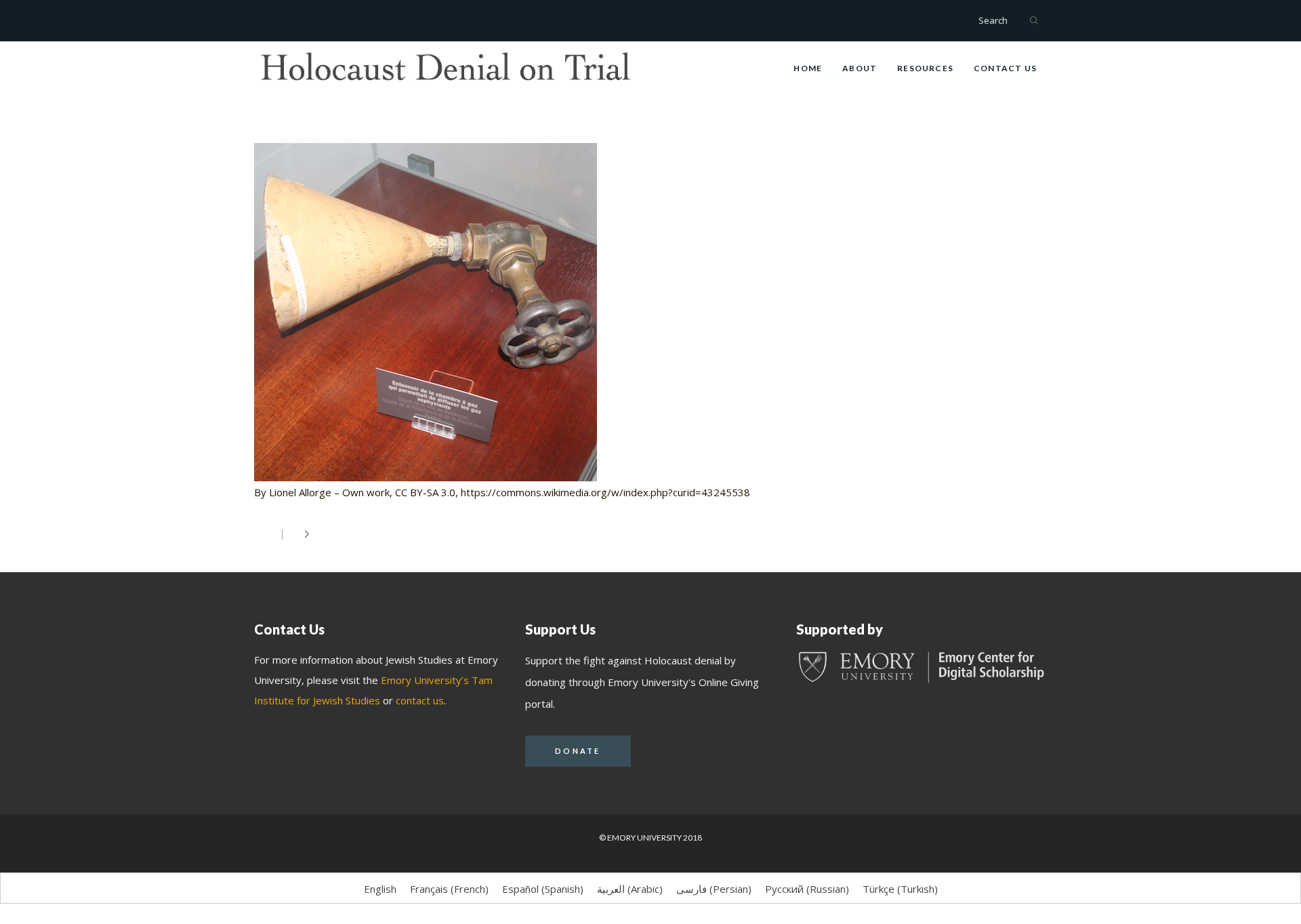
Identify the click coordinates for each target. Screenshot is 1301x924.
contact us (420, 700)
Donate (578, 750)
